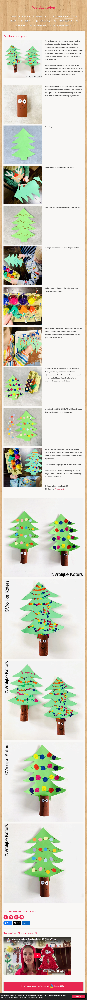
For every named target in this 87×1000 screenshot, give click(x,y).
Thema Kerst (59, 489)
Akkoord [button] (78, 996)
